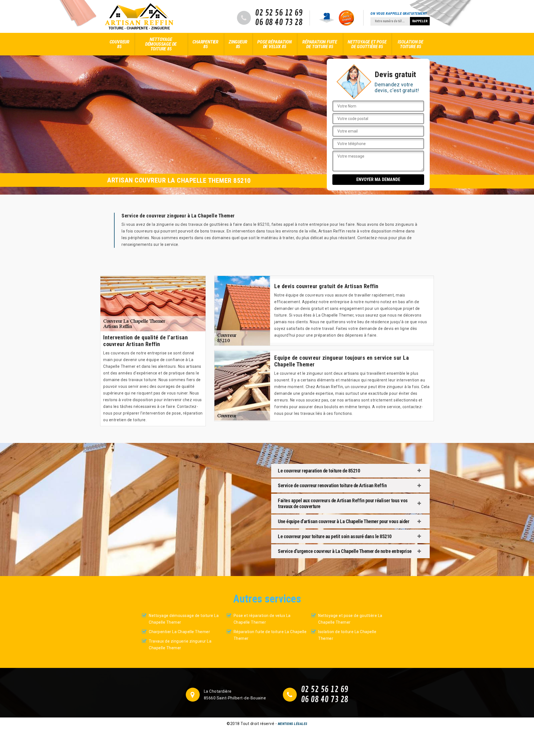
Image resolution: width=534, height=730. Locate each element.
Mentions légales (292, 724)
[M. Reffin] (139, 16)
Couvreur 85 (119, 44)
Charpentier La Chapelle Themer (179, 631)
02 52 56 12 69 (279, 13)
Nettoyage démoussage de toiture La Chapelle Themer (184, 618)
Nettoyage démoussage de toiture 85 (161, 44)
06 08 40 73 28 (279, 22)
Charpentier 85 (205, 44)
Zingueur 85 (238, 44)
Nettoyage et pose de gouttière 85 (367, 44)
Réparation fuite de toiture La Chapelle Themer (270, 635)
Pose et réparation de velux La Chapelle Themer (262, 618)
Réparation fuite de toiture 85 (319, 44)
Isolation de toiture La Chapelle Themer (347, 635)
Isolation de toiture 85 (410, 44)
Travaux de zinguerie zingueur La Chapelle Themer (180, 644)
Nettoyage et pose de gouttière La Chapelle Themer (350, 618)
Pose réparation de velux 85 (274, 44)
